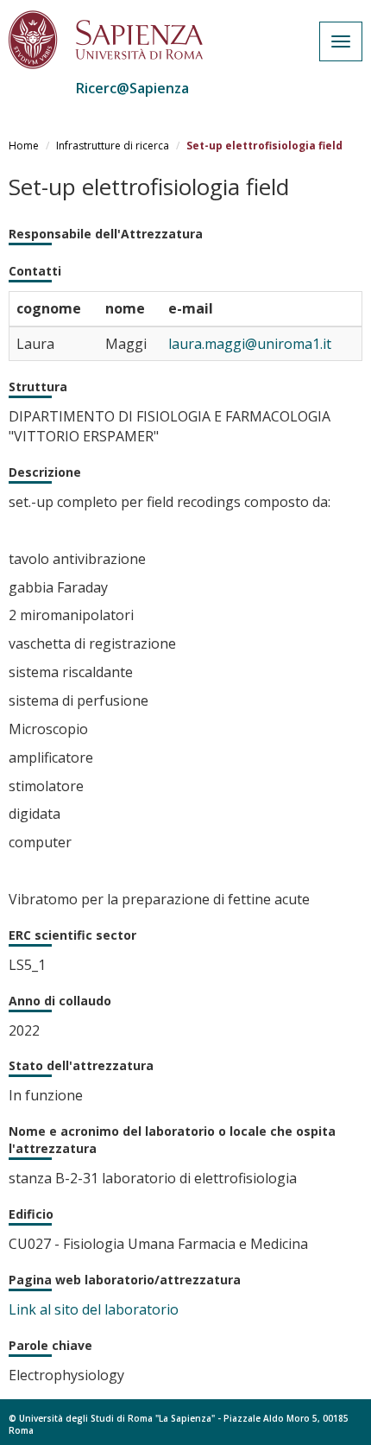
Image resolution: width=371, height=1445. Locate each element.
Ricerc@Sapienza (132, 88)
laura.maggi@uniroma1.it (249, 343)
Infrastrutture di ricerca (112, 145)
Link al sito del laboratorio (94, 1309)
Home (24, 145)
